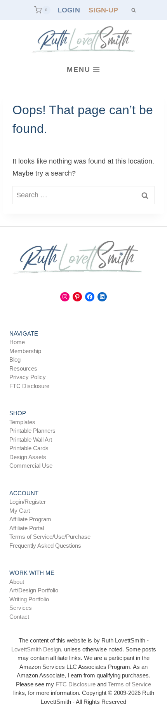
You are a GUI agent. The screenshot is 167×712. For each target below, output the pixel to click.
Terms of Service (129, 684)
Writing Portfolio (29, 599)
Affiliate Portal (26, 528)
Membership (25, 351)
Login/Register (27, 501)
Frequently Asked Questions (45, 545)
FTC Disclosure (29, 386)
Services (20, 607)
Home (17, 342)
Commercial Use (30, 465)
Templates (22, 422)
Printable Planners (32, 430)
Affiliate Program (30, 519)
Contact (19, 616)
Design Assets (27, 457)
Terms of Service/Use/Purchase (49, 536)
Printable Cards (29, 448)
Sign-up (103, 10)
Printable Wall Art (30, 439)
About (16, 581)
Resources (23, 368)
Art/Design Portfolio (33, 590)
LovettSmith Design (36, 649)
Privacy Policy (27, 377)
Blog (15, 359)
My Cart (19, 510)
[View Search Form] (133, 10)
